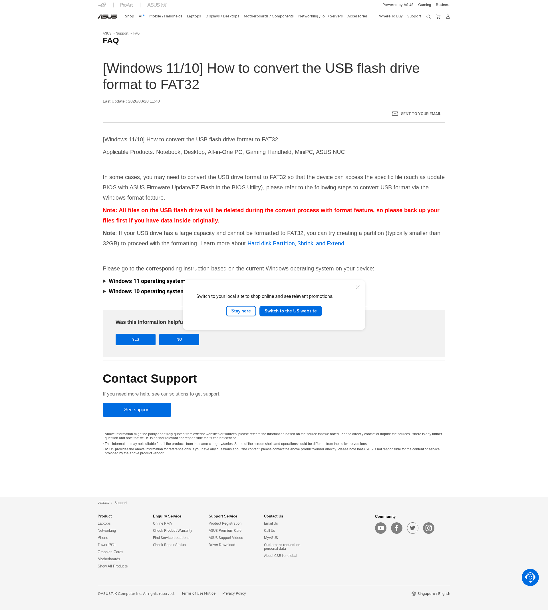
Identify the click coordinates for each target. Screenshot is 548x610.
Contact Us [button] (273, 516)
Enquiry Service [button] (167, 516)
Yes (135, 339)
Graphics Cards (110, 552)
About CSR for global (280, 555)
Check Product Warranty (172, 530)
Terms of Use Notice (198, 593)
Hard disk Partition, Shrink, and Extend (295, 243)
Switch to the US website (291, 311)
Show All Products (113, 566)
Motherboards (109, 559)
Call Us (269, 530)
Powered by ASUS (398, 5)
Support (122, 33)
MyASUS (271, 537)
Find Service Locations (171, 537)
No (179, 339)
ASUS (107, 33)
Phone (103, 537)
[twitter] (412, 528)
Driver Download (222, 545)
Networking (107, 530)
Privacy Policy (234, 593)
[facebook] (396, 528)
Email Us (271, 523)
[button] (424, 5)
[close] (358, 287)
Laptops (104, 523)
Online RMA (162, 523)
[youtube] (380, 528)
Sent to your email (421, 113)
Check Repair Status (169, 545)
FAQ (136, 33)
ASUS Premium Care (225, 530)
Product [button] (105, 516)
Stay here (241, 311)
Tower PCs (107, 545)
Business (443, 5)
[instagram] (428, 528)
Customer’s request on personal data (282, 546)
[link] (107, 17)
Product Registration (225, 523)
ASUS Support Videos (226, 537)
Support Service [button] (223, 516)
